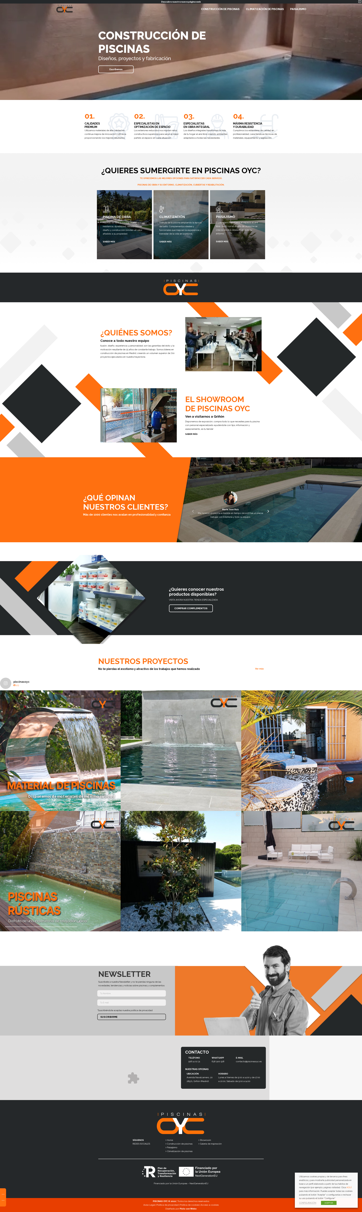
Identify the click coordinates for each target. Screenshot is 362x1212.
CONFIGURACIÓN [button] (307, 1203)
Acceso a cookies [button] (210, 1205)
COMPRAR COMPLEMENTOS (190, 608)
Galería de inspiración (211, 1144)
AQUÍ (349, 1187)
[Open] (60, 750)
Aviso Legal (149, 1205)
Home (170, 1140)
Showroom (205, 1140)
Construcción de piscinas (179, 1144)
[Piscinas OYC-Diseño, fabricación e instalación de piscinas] (65, 9)
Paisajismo (172, 1147)
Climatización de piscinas (179, 1151)
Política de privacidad (167, 1205)
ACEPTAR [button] (329, 1203)
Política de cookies (189, 1205)
